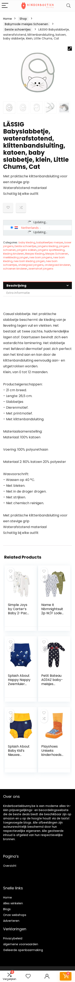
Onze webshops (14, 915)
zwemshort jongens (40, 268)
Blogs (7, 909)
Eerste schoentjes (18, 29)
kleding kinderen (13, 253)
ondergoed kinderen (57, 265)
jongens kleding (48, 246)
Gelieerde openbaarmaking (23, 950)
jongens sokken (27, 250)
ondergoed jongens (31, 265)
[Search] (69, 5)
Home (7, 19)
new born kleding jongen (29, 261)
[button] (70, 49)
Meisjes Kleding (34, 253)
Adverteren (11, 921)
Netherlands (30, 228)
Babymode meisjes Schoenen (26, 24)
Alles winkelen (13, 903)
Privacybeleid (12, 938)
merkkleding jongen (15, 257)
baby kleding (27, 242)
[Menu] (5, 5)
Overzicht (9, 866)
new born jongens (40, 257)
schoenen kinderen (15, 268)
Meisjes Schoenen (56, 253)
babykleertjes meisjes (49, 242)
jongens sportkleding (51, 250)
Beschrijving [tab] (16, 285)
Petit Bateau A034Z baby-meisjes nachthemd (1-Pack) (52, 684)
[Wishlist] (28, 976)
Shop (23, 19)
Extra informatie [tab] (18, 293)
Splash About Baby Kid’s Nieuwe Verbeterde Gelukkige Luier (19, 757)
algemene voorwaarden (20, 944)
